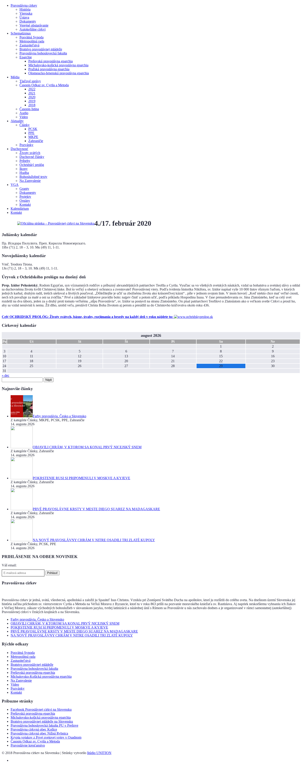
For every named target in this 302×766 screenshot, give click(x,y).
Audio (23, 113)
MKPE (33, 137)
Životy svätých (29, 153)
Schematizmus (21, 33)
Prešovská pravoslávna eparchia (50, 61)
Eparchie (25, 57)
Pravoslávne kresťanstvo (28, 745)
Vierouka (25, 13)
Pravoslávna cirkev (24, 5)
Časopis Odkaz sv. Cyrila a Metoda (44, 85)
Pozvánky (26, 145)
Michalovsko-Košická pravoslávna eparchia (41, 676)
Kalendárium (20, 208)
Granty (24, 189)
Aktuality (17, 121)
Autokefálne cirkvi (32, 29)
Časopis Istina (29, 109)
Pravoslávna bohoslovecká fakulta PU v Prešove (44, 725)
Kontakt (25, 204)
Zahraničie (35, 141)
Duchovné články (31, 157)
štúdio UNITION (99, 753)
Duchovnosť (19, 149)
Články (24, 125)
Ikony (23, 169)
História (25, 9)
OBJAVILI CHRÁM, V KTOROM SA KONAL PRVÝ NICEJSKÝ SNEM (65, 623)
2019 (31, 101)
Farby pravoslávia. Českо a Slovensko (37, 619)
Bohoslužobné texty (33, 177)
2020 (31, 97)
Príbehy (24, 161)
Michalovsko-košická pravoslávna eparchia (58, 65)
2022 (31, 89)
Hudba (24, 173)
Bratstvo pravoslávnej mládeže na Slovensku (42, 721)
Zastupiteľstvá (29, 45)
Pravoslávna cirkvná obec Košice (34, 729)
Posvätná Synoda (31, 37)
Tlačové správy (30, 81)
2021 (31, 93)
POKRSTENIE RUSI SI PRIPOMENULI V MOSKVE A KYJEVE (59, 627)
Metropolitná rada (31, 41)
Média (15, 77)
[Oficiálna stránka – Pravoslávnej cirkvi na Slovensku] (55, 223)
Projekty (25, 196)
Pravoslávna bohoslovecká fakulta (43, 53)
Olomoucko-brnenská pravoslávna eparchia (58, 73)
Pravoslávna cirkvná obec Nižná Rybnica (39, 733)
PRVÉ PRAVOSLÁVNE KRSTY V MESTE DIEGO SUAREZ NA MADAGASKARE (74, 631)
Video (23, 117)
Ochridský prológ (31, 165)
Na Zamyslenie (30, 181)
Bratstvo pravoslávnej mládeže (40, 49)
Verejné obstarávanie (33, 25)
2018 (31, 105)
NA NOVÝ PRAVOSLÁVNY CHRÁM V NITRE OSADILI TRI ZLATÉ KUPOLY (72, 635)
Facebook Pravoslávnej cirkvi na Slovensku (41, 709)
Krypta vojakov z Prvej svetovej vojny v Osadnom (46, 737)
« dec (5, 375)
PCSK (32, 129)
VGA (15, 185)
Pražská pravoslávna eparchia (48, 69)
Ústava (24, 17)
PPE (31, 133)
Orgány (24, 200)
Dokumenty (27, 21)
